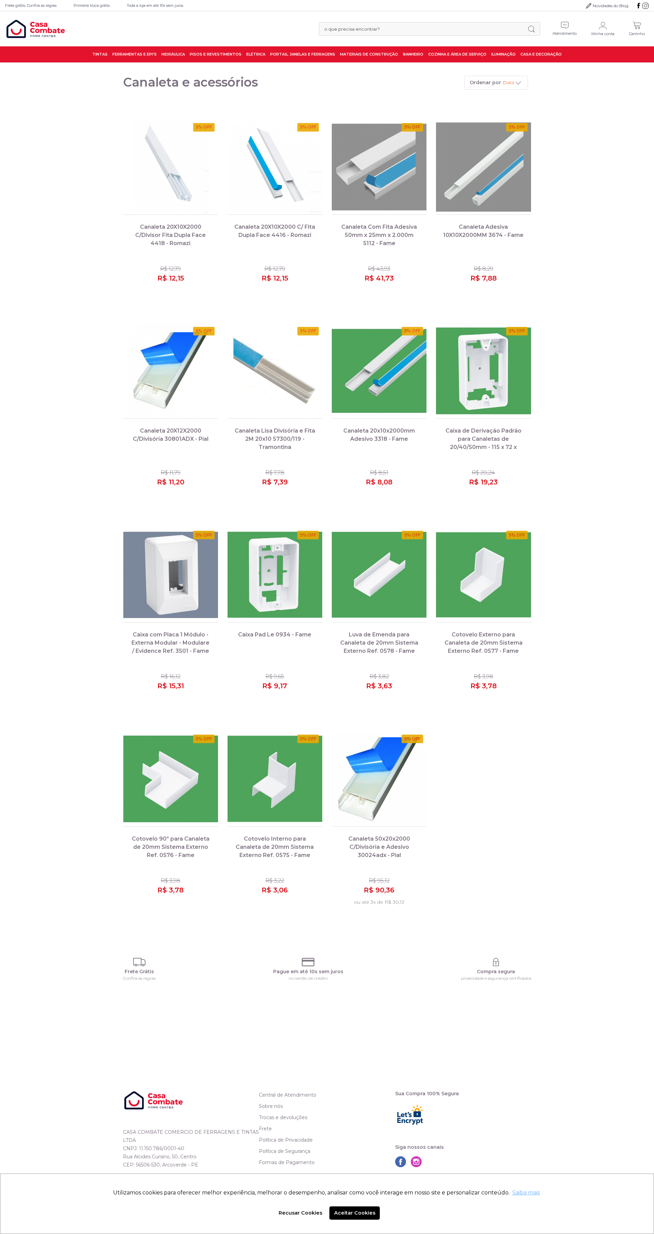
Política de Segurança (284, 1151)
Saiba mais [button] (526, 1192)
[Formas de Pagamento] (308, 962)
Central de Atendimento (287, 1095)
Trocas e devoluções (283, 1117)
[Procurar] (531, 29)
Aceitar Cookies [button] (354, 1213)
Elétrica (255, 54)
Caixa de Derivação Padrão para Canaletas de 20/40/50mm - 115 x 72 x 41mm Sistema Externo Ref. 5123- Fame (484, 447)
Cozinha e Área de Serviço (457, 54)
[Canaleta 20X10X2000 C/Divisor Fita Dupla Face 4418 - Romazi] (170, 167)
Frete (265, 1129)
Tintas (100, 54)
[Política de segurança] (496, 962)
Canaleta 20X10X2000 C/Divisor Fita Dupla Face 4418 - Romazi (170, 235)
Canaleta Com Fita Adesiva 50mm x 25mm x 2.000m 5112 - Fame (379, 235)
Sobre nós (271, 1106)
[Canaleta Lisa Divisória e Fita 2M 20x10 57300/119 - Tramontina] (275, 371)
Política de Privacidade (286, 1140)
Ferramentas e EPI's (134, 54)
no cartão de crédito (308, 978)
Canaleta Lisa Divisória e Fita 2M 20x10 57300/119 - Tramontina (275, 438)
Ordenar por (485, 82)
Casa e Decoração (541, 54)
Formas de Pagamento (287, 1162)
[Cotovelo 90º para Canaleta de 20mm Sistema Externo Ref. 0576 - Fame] (170, 778)
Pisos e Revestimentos (216, 54)
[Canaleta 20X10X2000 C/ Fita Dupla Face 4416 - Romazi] (275, 167)
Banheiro (413, 54)
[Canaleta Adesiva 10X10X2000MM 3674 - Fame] (483, 167)
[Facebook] (638, 5)
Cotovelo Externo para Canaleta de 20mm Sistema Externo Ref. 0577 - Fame (484, 642)
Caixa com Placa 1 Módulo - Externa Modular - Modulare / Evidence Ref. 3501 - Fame (170, 642)
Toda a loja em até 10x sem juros (155, 5)
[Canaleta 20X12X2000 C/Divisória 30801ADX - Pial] (170, 371)
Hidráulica (173, 54)
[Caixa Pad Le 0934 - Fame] (275, 574)
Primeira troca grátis (92, 5)
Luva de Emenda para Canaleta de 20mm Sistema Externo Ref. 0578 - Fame (379, 642)
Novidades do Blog (610, 5)
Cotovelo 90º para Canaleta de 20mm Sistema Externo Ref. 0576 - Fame (170, 847)
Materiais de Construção (369, 54)
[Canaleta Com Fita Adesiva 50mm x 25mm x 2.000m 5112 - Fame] (379, 167)
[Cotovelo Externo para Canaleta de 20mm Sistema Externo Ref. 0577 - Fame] (483, 574)
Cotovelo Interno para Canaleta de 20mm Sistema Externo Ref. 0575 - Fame (275, 847)
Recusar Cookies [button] (300, 1213)
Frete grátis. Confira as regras (31, 5)
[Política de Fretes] (139, 962)
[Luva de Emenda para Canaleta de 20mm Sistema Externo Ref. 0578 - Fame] (379, 574)
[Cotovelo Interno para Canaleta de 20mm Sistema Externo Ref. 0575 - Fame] (275, 778)
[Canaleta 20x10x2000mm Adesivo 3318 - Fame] (379, 371)
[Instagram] (645, 5)
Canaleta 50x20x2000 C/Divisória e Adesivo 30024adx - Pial (379, 847)
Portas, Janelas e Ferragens (302, 54)
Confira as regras (139, 978)
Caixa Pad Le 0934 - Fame (274, 634)
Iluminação (503, 54)
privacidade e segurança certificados (496, 978)
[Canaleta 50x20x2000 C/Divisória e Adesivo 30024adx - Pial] (379, 778)
